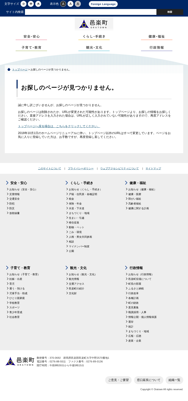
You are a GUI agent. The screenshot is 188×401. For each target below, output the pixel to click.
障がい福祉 (134, 198)
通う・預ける (17, 288)
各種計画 (133, 298)
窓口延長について (148, 380)
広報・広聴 (134, 336)
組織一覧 (174, 380)
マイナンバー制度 (79, 246)
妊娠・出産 (15, 279)
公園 (71, 251)
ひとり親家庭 (17, 298)
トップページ (20, 69)
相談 (71, 241)
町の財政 (133, 303)
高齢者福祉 (134, 203)
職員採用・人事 (137, 312)
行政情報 (136, 268)
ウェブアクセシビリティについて (119, 168)
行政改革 (133, 293)
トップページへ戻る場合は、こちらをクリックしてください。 (59, 126)
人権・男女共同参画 (80, 237)
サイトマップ (153, 168)
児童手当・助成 (18, 293)
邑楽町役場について (139, 279)
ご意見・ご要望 (118, 380)
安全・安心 (18, 183)
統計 (130, 326)
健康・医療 (134, 194)
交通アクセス (76, 283)
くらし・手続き (81, 183)
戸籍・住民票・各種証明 (83, 194)
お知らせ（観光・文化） (83, 274)
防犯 (12, 203)
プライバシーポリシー (81, 168)
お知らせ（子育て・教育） (24, 274)
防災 (12, 208)
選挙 (130, 321)
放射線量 (14, 213)
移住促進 (74, 222)
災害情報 (14, 194)
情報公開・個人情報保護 (142, 317)
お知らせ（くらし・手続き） (85, 189)
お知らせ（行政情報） (141, 274)
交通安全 (14, 198)
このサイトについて (49, 168)
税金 (71, 198)
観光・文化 (78, 268)
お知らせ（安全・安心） (23, 189)
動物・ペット (76, 227)
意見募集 (133, 307)
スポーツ (14, 307)
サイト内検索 (15, 11)
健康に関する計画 (138, 208)
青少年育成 (15, 312)
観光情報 (74, 279)
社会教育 (14, 317)
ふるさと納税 (136, 288)
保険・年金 (75, 203)
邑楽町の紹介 (76, 288)
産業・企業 (134, 340)
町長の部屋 (134, 283)
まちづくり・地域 (79, 213)
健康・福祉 (138, 183)
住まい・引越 (76, 218)
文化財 (73, 293)
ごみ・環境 (75, 232)
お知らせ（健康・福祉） (142, 189)
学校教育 (14, 303)
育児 (12, 283)
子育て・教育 (20, 268)
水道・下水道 (76, 208)
